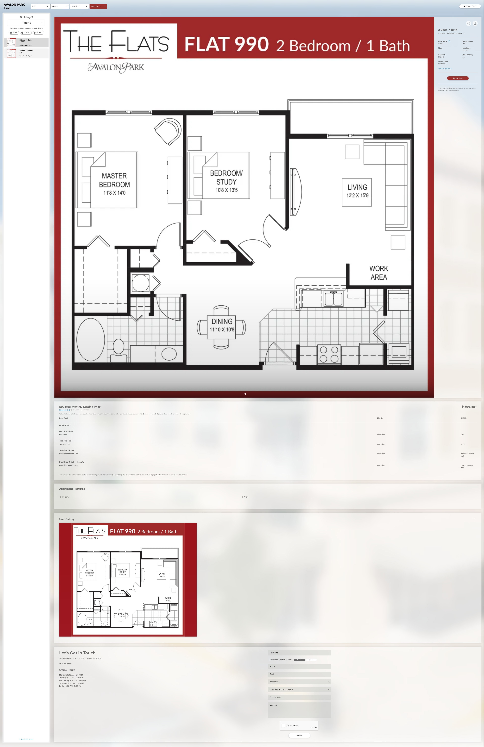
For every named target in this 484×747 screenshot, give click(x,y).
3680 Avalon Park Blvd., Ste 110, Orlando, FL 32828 (80, 658)
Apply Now (458, 78)
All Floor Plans (470, 6)
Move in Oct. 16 (64, 410)
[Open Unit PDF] (475, 23)
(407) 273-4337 (65, 663)
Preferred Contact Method (281, 660)
